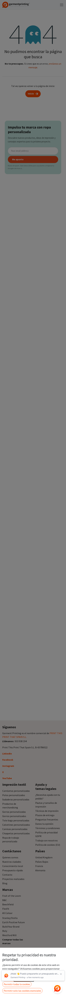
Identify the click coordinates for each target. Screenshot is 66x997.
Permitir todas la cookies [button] (17, 984)
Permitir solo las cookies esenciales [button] (22, 990)
